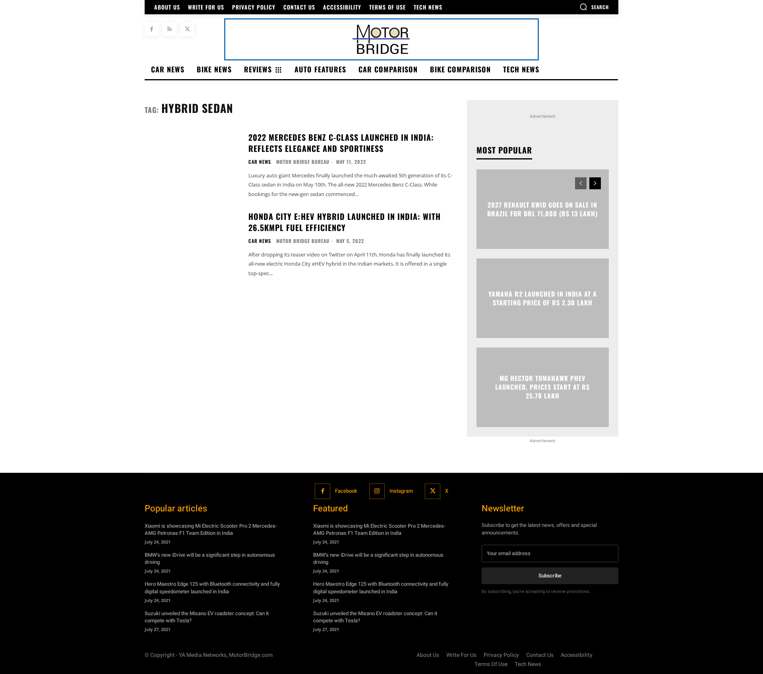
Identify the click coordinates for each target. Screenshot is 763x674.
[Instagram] (377, 491)
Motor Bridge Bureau (302, 161)
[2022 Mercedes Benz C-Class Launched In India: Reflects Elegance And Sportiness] (191, 164)
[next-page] (595, 183)
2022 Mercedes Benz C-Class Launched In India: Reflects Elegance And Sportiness (341, 142)
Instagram (401, 491)
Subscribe (550, 575)
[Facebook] (152, 29)
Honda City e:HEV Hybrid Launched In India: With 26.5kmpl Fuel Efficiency (344, 221)
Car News (259, 161)
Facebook (346, 491)
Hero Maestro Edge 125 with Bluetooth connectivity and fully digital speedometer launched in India (212, 587)
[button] (594, 7)
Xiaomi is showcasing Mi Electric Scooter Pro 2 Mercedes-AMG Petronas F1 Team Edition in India (211, 529)
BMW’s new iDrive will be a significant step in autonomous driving (210, 558)
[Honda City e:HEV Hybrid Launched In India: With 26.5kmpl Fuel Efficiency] (191, 243)
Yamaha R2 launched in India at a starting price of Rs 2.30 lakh (542, 298)
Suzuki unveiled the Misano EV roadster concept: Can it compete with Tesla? (207, 617)
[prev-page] (581, 183)
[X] (187, 29)
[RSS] (169, 29)
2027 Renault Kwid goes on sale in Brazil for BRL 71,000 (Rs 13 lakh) (542, 209)
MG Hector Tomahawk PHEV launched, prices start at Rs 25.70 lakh (542, 387)
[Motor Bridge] (381, 39)
